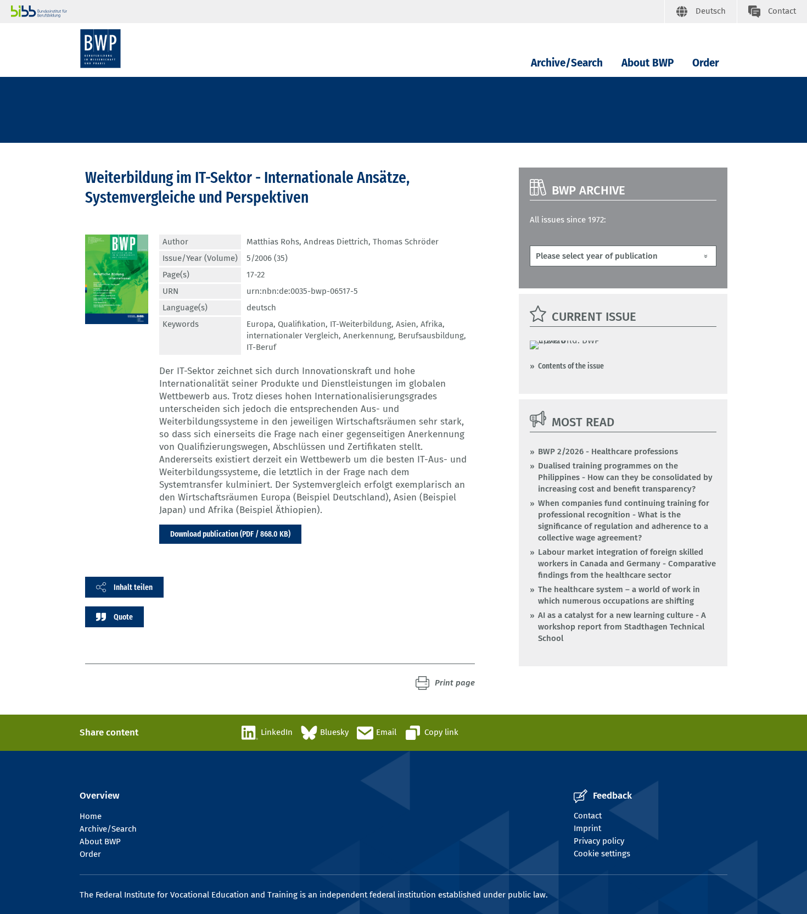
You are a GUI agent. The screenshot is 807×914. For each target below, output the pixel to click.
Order (705, 63)
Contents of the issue (571, 366)
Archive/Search (567, 63)
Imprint (587, 828)
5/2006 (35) (267, 258)
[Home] (100, 49)
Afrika (431, 324)
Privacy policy (599, 841)
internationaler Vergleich (292, 336)
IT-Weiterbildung (360, 324)
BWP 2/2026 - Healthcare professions (608, 451)
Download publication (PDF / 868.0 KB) (230, 534)
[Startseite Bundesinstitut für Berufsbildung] (337, 11)
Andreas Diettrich (336, 242)
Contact (588, 816)
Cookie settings (602, 854)
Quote (123, 617)
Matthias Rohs (272, 242)
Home (91, 816)
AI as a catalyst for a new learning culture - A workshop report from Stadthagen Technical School (622, 626)
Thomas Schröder (406, 242)
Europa (259, 324)
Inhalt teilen (133, 587)
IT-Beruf (261, 347)
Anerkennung (368, 336)
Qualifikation (302, 324)
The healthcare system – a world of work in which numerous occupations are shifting (619, 595)
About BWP (647, 63)
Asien (406, 324)
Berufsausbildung (431, 336)
